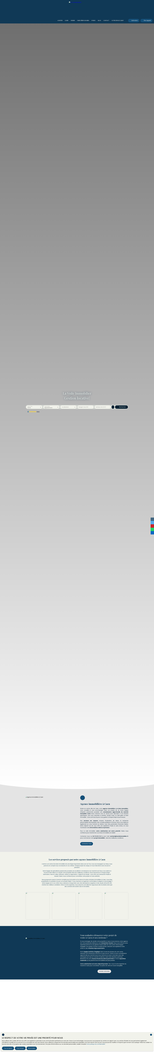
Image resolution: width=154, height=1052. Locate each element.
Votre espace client (118, 20)
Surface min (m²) (101, 407)
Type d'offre (29, 406)
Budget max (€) (83, 407)
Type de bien (47, 406)
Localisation (65, 407)
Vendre (73, 20)
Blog (99, 20)
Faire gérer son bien (83, 20)
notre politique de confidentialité (96, 1044)
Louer (66, 20)
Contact (106, 20)
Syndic (93, 20)
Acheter (60, 20)
